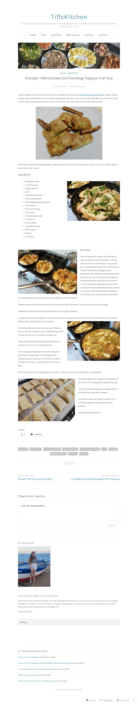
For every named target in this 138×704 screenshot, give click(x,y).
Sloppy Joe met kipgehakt (29, 657)
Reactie (111, 525)
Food (43, 35)
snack (84, 454)
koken (113, 449)
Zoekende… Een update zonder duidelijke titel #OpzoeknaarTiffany (46, 663)
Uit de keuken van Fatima (91, 94)
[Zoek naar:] (69, 622)
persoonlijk (73, 35)
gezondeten (70, 449)
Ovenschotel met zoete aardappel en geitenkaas (38, 669)
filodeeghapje (52, 449)
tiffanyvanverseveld (77, 86)
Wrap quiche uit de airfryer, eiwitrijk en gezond (37, 681)
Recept (73, 454)
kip (104, 449)
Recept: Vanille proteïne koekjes (35, 477)
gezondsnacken (90, 449)
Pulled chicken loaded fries (29, 675)
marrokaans (58, 454)
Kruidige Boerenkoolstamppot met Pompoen (95, 477)
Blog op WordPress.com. (69, 690)
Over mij (89, 35)
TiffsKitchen (69, 17)
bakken (23, 449)
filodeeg (36, 449)
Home (33, 35)
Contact (103, 35)
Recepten (56, 35)
